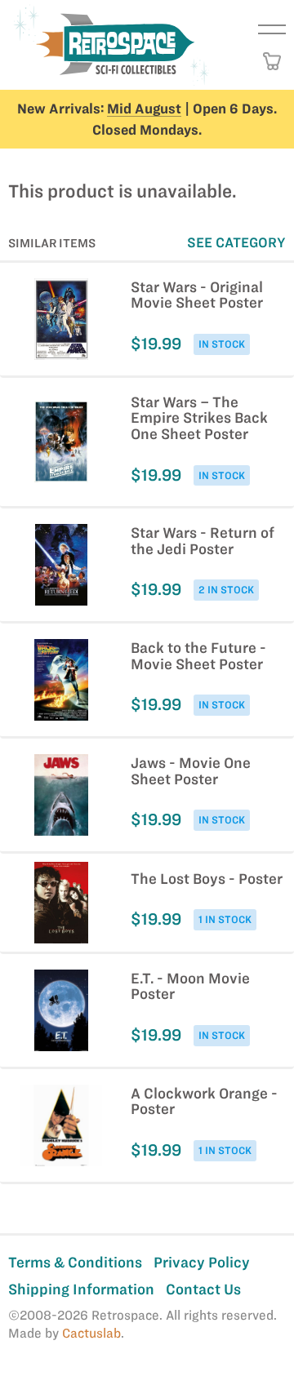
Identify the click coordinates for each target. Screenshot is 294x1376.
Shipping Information (81, 1289)
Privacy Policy (202, 1262)
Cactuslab (91, 1333)
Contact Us (203, 1289)
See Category (236, 242)
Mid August (144, 108)
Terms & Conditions (75, 1262)
